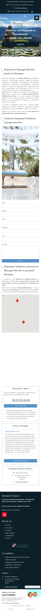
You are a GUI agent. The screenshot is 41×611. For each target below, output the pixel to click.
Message (4, 244)
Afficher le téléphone (21, 8)
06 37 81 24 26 (21, 399)
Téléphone (5, 227)
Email (3, 219)
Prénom (4, 211)
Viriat (14, 283)
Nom (3, 202)
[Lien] (20, 545)
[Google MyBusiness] (32, 12)
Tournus (32, 281)
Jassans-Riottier (24, 281)
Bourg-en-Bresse (22, 283)
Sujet (3, 236)
